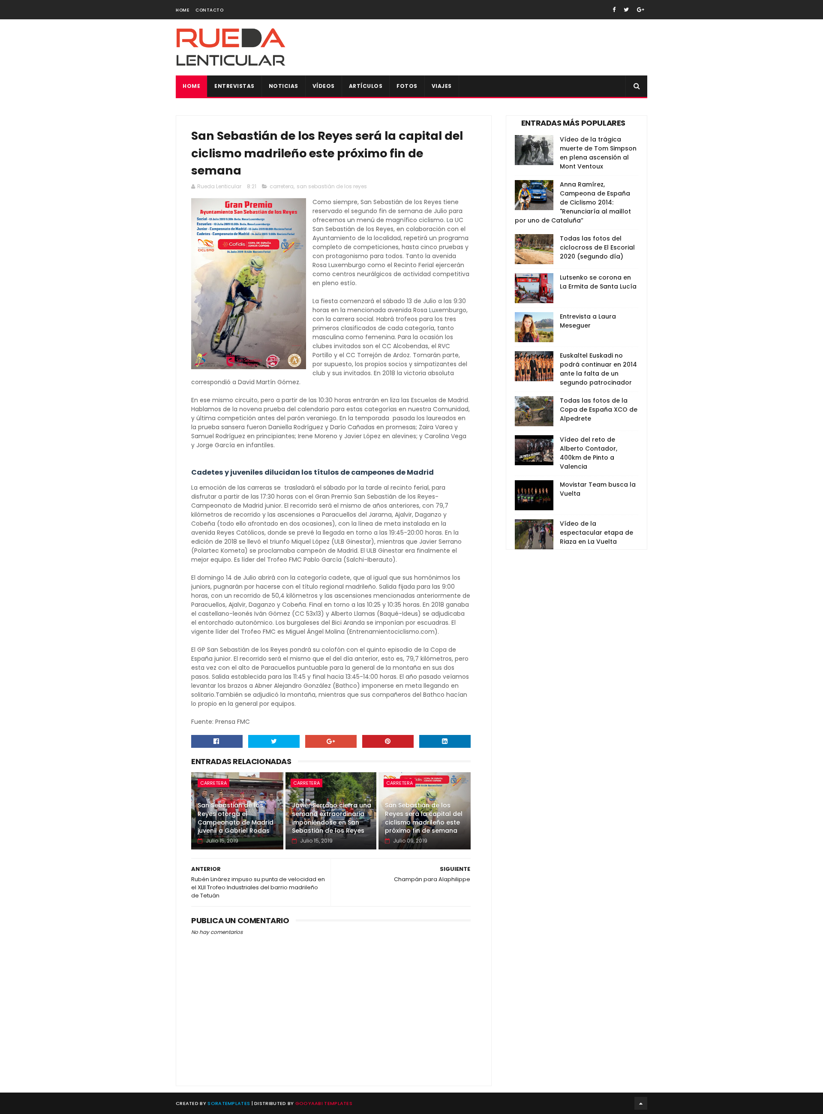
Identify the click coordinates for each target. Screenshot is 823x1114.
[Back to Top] (640, 1103)
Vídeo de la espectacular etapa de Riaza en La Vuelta (596, 532)
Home (182, 10)
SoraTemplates (228, 1103)
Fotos (407, 86)
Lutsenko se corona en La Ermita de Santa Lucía (598, 282)
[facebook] (614, 9)
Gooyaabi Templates (323, 1103)
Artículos (366, 86)
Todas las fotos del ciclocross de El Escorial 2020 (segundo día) (597, 247)
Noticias (283, 86)
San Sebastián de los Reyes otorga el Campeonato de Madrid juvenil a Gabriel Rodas (235, 818)
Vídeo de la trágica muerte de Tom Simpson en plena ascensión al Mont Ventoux (598, 153)
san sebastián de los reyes (332, 186)
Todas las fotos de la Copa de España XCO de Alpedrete (598, 409)
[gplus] (640, 9)
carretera (282, 186)
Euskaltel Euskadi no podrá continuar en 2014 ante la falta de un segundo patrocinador (598, 369)
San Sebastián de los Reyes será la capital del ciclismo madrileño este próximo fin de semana (424, 818)
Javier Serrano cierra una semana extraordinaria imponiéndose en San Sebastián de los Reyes (331, 818)
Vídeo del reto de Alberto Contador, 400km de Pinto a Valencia (588, 453)
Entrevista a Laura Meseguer (588, 321)
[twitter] (626, 9)
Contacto (209, 10)
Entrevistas (234, 86)
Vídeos (323, 86)
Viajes (442, 86)
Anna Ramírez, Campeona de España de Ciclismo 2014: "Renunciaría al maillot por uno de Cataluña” (573, 202)
